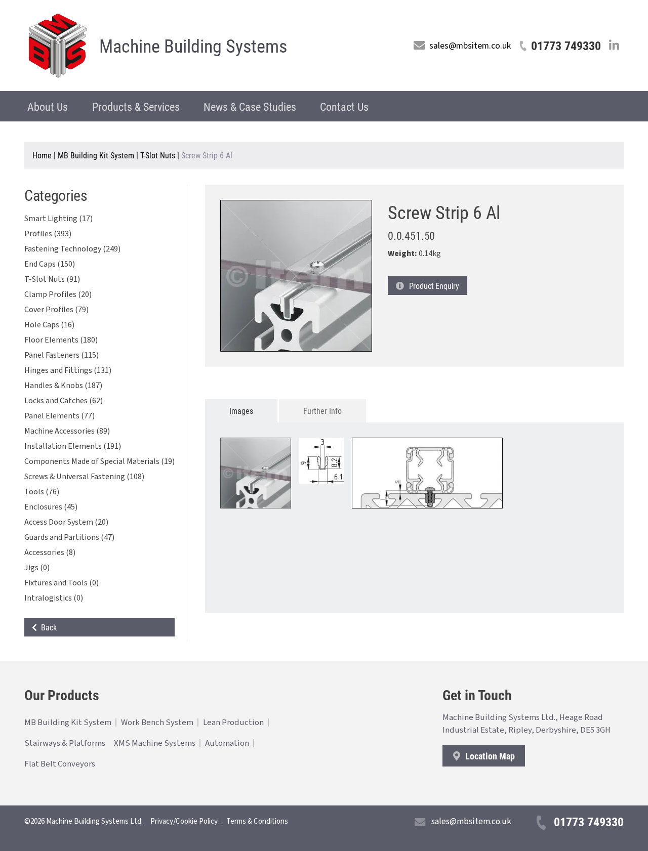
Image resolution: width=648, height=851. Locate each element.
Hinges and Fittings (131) (67, 370)
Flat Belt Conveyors (59, 764)
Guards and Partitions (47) (69, 537)
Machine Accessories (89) (67, 431)
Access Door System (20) (66, 522)
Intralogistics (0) (53, 598)
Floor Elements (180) (61, 340)
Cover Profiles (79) (56, 309)
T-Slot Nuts (157, 155)
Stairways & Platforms (64, 743)
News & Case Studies (250, 106)
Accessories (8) (49, 552)
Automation (227, 743)
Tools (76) (41, 491)
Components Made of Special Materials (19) (99, 461)
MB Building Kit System (96, 155)
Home (42, 155)
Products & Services (136, 106)
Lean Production (233, 722)
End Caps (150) (49, 264)
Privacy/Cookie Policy (184, 821)
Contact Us (344, 106)
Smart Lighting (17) (58, 218)
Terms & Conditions (257, 821)
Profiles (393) (47, 233)
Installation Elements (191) (72, 446)
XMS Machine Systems (154, 743)
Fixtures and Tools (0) (61, 582)
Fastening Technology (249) (72, 248)
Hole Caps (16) (49, 324)
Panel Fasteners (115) (61, 355)
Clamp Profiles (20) (58, 294)
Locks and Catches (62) (63, 400)
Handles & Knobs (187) (63, 385)
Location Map (489, 756)
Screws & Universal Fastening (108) (84, 476)
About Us (47, 106)
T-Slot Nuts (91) (52, 279)
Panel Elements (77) (59, 415)
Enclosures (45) (50, 507)
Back (47, 627)
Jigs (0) (37, 567)
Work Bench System (157, 722)
